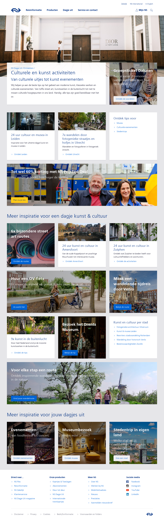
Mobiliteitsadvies (98, 490)
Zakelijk (124, 4)
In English (149, 4)
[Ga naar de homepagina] (149, 514)
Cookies (46, 514)
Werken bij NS (97, 486)
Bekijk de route (122, 307)
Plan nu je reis (19, 200)
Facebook (135, 482)
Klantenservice (20, 494)
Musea (120, 123)
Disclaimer (19, 514)
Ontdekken (28, 68)
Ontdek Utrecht (72, 154)
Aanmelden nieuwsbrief (101, 503)
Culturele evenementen (127, 127)
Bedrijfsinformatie (65, 514)
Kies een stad (122, 458)
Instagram (136, 486)
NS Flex (17, 482)
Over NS (94, 482)
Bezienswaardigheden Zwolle (130, 344)
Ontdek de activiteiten (126, 261)
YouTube (135, 490)
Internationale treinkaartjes (59, 500)
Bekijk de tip (70, 353)
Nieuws (94, 494)
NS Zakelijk (19, 490)
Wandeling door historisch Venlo (131, 340)
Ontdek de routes (21, 261)
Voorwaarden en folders (91, 514)
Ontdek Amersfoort (74, 261)
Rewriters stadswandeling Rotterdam (133, 335)
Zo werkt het (19, 307)
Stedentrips (122, 131)
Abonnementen (60, 486)
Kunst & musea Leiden (127, 331)
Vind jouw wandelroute (23, 398)
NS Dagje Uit (16, 68)
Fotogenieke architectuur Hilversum (132, 327)
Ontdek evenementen (23, 458)
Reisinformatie (20, 486)
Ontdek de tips (20, 353)
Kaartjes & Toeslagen (62, 482)
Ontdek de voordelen (125, 99)
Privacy (33, 514)
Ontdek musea (71, 458)
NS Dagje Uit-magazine (24, 498)
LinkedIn (135, 494)
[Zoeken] (151, 10)
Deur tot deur (59, 490)
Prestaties (95, 498)
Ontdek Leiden (20, 154)
